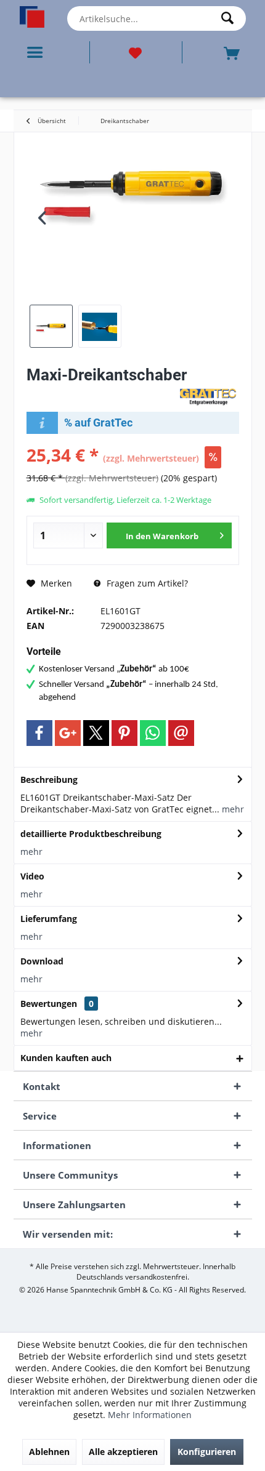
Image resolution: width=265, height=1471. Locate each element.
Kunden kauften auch (66, 1058)
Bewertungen (48, 1003)
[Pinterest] (124, 733)
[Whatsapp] (153, 733)
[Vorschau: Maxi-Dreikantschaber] (51, 326)
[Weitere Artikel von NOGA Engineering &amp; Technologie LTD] (208, 396)
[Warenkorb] (233, 52)
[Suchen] (230, 18)
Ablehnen (49, 1451)
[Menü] (37, 52)
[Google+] (68, 733)
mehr (231, 809)
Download (41, 961)
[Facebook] (39, 733)
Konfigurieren (206, 1451)
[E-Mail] (181, 733)
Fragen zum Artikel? (146, 583)
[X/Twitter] (96, 733)
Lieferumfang (48, 918)
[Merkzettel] (136, 52)
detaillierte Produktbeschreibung (90, 834)
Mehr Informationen (150, 1415)
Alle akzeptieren (123, 1451)
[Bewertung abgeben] (100, 391)
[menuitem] (37, 52)
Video (32, 876)
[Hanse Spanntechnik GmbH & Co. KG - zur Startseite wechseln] (32, 17)
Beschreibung (49, 779)
